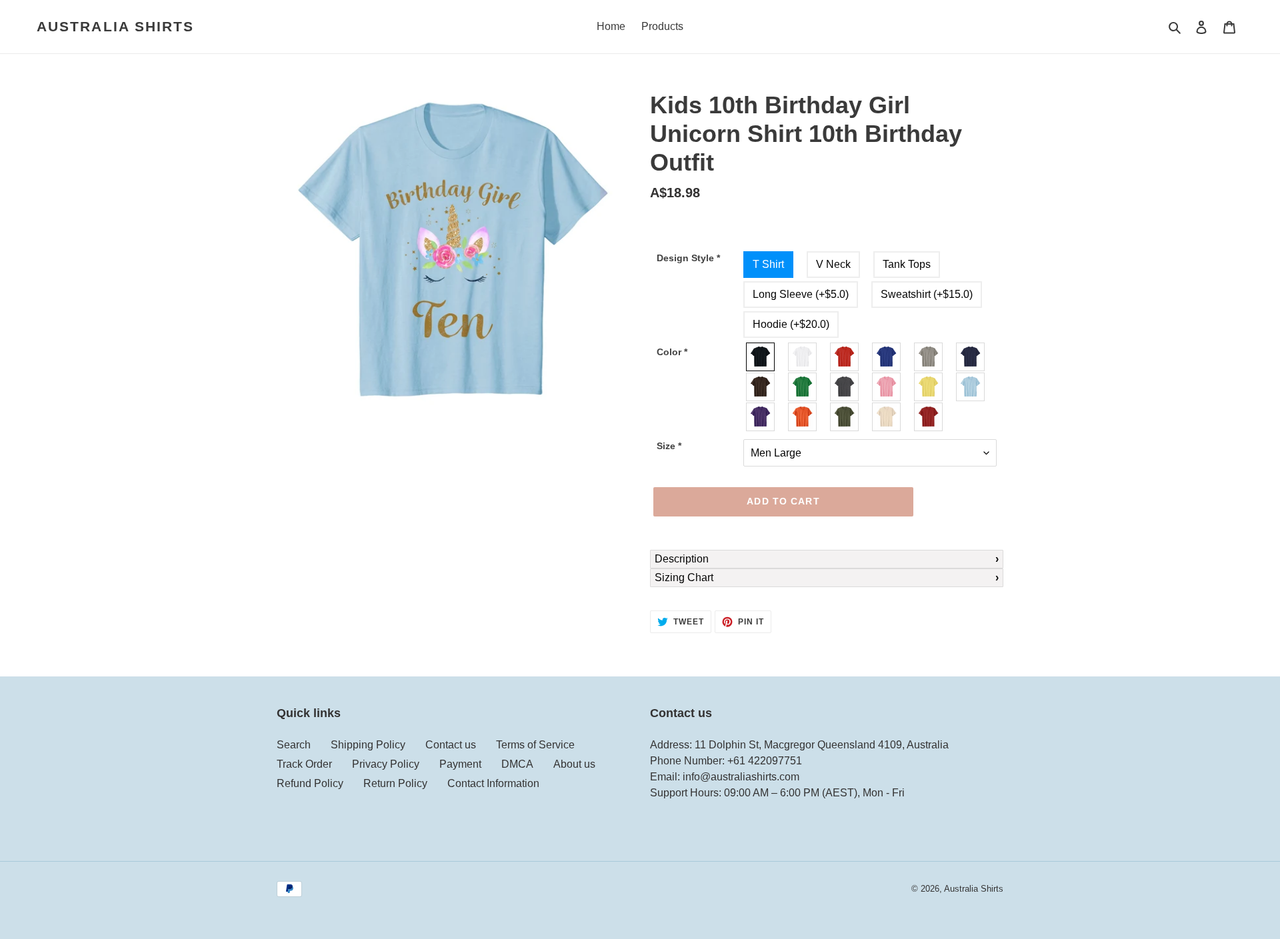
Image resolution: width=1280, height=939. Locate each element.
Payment (460, 764)
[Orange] (803, 417)
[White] (803, 357)
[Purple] (761, 417)
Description (682, 558)
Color (672, 352)
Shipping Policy (368, 744)
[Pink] (887, 387)
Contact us (450, 744)
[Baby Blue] (971, 387)
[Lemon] (929, 387)
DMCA (517, 764)
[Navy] (971, 357)
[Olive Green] (845, 417)
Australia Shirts (116, 26)
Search (294, 744)
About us (574, 764)
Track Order (304, 764)
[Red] (845, 357)
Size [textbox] (669, 446)
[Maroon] (929, 417)
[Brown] (761, 387)
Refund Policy (310, 783)
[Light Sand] (887, 417)
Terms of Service (535, 744)
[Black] (761, 357)
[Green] (803, 387)
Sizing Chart (684, 577)
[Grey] (929, 357)
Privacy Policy (385, 764)
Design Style (688, 258)
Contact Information (493, 783)
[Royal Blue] (887, 357)
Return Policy (395, 783)
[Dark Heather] (845, 387)
